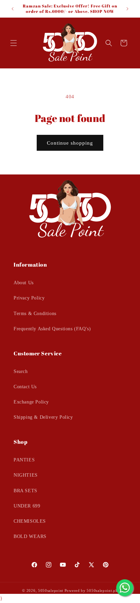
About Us (24, 282)
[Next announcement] (127, 8)
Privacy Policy (29, 297)
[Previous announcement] (12, 8)
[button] (13, 43)
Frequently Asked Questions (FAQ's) (52, 328)
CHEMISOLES (30, 521)
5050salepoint (50, 590)
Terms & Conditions (35, 313)
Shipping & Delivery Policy (43, 417)
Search (21, 371)
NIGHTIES (26, 475)
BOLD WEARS (30, 536)
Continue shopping (70, 143)
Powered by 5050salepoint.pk (91, 590)
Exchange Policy (31, 401)
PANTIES (24, 459)
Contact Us (25, 386)
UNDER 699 (27, 505)
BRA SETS (25, 490)
